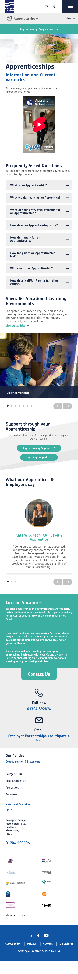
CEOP (9, 810)
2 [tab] (11, 406)
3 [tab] (15, 406)
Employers (11, 794)
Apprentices (12, 787)
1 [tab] (8, 406)
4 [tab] (19, 406)
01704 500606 (18, 842)
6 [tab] (27, 406)
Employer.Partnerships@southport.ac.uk (39, 737)
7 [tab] (31, 406)
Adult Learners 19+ (16, 780)
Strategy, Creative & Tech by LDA (39, 951)
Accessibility (12, 944)
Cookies (48, 944)
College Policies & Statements (23, 761)
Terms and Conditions (18, 804)
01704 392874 (39, 708)
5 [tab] (23, 406)
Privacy (31, 944)
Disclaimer (66, 944)
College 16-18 (14, 774)
